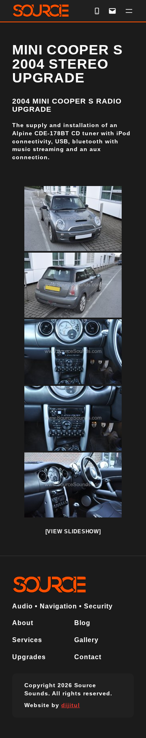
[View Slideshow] (73, 531)
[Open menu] (129, 11)
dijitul (70, 705)
